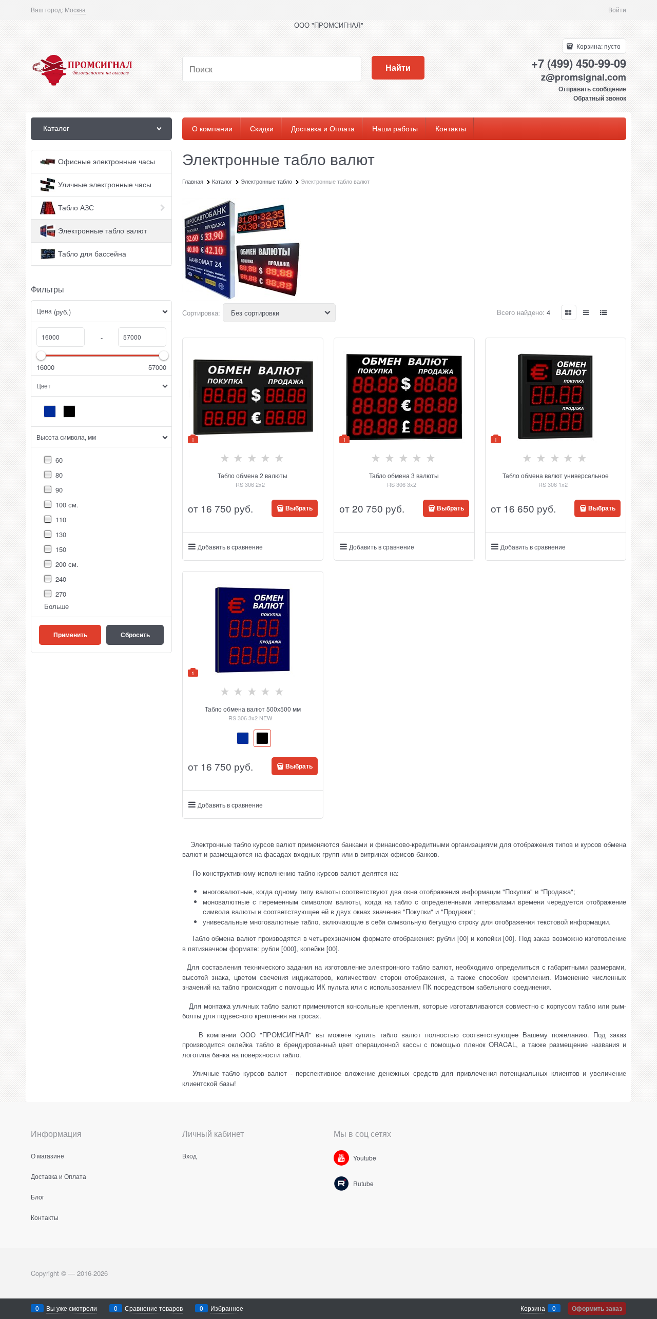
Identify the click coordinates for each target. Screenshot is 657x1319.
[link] (75, 9)
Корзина (532, 1308)
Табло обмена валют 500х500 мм (253, 708)
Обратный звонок (599, 98)
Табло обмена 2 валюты (252, 475)
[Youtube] (341, 1158)
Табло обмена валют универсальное (556, 475)
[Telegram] (341, 1183)
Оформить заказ (597, 1308)
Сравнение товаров (154, 1308)
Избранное (226, 1308)
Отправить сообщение (592, 88)
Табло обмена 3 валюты (404, 475)
